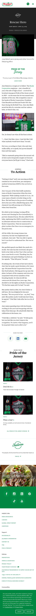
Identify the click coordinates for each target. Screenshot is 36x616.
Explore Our (17, 476)
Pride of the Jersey (20, 30)
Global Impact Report (9, 523)
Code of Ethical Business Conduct (13, 581)
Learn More (18, 81)
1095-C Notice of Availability (11, 574)
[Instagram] (14, 494)
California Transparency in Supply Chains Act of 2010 (18, 570)
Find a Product (7, 548)
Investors (5, 526)
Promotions (6, 557)
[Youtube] (22, 501)
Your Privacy (9, 567)
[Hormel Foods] (7, 4)
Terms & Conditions (8, 560)
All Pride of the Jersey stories (17, 431)
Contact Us (5, 542)
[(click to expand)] (33, 4)
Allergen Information (9, 538)
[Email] (26, 338)
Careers (4, 520)
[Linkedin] (18, 338)
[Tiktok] (14, 501)
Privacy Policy (6, 564)
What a (8, 420)
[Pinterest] (29, 494)
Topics (17, 456)
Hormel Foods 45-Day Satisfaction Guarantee (16, 578)
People (11, 30)
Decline (29, 611)
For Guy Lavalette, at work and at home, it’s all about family (17, 423)
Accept (20, 611)
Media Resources (7, 516)
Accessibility (6, 535)
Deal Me (7, 386)
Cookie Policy (9, 607)
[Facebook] (10, 338)
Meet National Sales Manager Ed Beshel (13, 389)
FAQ (3, 545)
